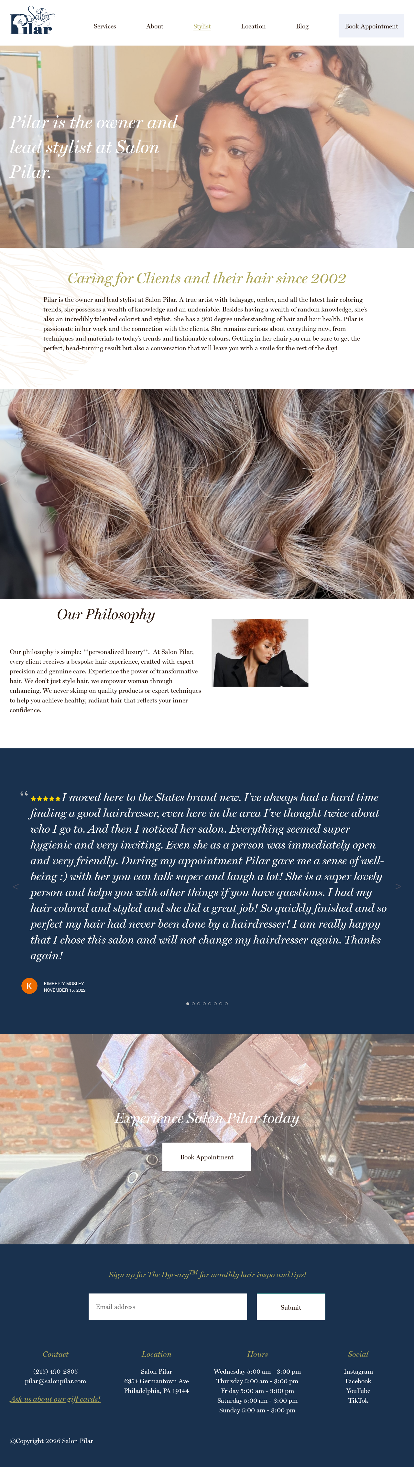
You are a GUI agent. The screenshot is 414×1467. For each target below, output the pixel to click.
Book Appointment (371, 26)
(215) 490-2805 (55, 1371)
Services (105, 26)
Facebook (358, 1381)
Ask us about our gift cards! (55, 1399)
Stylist (202, 26)
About (154, 26)
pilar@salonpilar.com (55, 1381)
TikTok (358, 1400)
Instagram (358, 1371)
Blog (302, 26)
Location (253, 26)
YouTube (358, 1391)
